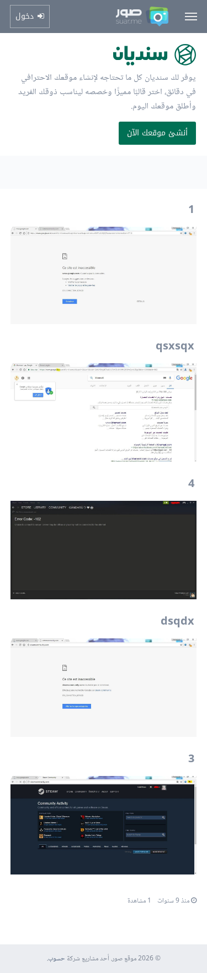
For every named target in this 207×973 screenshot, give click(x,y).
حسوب (56, 959)
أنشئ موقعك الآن (157, 132)
